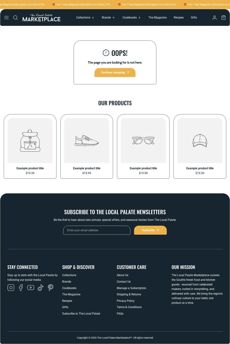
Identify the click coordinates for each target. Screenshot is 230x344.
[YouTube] (30, 288)
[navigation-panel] (6, 17)
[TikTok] (40, 288)
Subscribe (148, 230)
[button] (85, 17)
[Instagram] (11, 288)
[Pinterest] (50, 288)
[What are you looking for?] (15, 17)
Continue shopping (113, 72)
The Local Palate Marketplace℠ (114, 337)
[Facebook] (20, 288)
